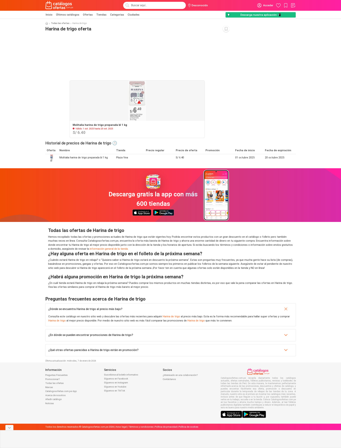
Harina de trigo (171, 316)
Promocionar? (52, 379)
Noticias (49, 403)
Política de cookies (188, 426)
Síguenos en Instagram (116, 382)
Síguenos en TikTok (114, 390)
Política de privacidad (166, 426)
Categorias (117, 14)
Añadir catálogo (53, 399)
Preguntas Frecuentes (56, 375)
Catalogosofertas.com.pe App (61, 391)
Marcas (49, 387)
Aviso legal (121, 426)
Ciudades (133, 14)
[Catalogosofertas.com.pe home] (59, 5)
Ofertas (88, 14)
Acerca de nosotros (55, 395)
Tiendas (101, 14)
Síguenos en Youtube (115, 386)
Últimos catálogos (67, 14)
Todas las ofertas (60, 23)
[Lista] (293, 5)
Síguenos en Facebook (116, 378)
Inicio (49, 14)
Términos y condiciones (140, 426)
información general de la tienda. (109, 248)
